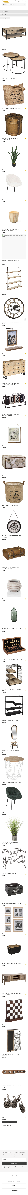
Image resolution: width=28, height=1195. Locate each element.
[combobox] (14, 4)
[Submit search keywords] (24, 4)
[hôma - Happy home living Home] (5, 2)
